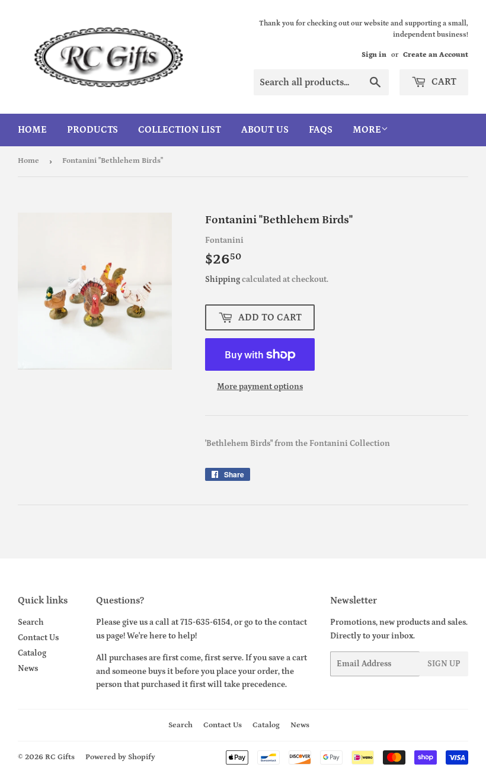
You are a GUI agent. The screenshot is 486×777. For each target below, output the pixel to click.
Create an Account (435, 55)
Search (31, 622)
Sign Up (444, 664)
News (28, 668)
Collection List (179, 129)
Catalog (32, 653)
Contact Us (38, 638)
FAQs (320, 129)
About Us (265, 129)
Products (92, 129)
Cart (442, 81)
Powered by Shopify (120, 757)
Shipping (222, 279)
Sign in (374, 55)
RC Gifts (60, 757)
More (367, 129)
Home (32, 129)
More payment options (260, 386)
